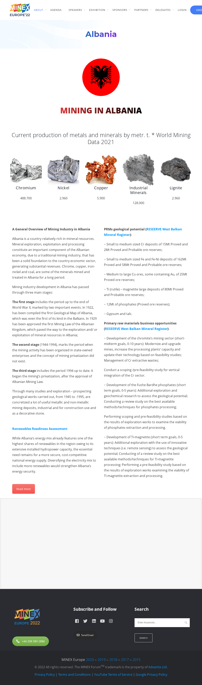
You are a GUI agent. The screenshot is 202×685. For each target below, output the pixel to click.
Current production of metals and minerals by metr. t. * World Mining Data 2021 (101, 138)
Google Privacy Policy (151, 674)
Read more (23, 489)
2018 (113, 659)
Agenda (56, 10)
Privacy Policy (45, 674)
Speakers (75, 10)
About (38, 10)
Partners (141, 10)
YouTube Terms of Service (113, 674)
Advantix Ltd (157, 667)
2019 (102, 659)
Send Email (87, 635)
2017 (125, 659)
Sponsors (119, 10)
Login (182, 10)
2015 (136, 659)
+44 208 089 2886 (33, 641)
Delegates (163, 10)
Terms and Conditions (74, 674)
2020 (90, 659)
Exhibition (97, 10)
